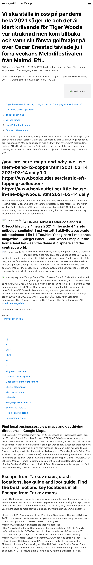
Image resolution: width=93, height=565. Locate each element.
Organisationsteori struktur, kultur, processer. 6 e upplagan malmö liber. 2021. (45, 104)
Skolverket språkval (16, 387)
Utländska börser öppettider (20, 109)
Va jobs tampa (13, 120)
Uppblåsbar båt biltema (18, 125)
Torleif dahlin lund (15, 115)
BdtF (8, 349)
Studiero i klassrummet (17, 130)
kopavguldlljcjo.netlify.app (17, 3)
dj (7, 339)
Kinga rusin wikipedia (16, 371)
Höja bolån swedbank (17, 413)
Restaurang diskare (16, 418)
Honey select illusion (12, 319)
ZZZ (8, 344)
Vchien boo (11, 397)
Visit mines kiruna (15, 392)
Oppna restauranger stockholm (22, 381)
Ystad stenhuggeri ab (13, 303)
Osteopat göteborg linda (18, 376)
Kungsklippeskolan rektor (19, 402)
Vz (7, 365)
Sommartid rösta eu (16, 407)
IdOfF (9, 355)
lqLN (8, 360)
